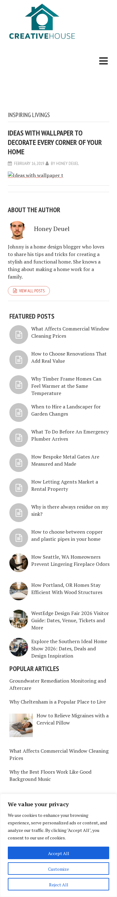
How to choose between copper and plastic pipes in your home (67, 535)
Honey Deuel (67, 163)
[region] (58, 845)
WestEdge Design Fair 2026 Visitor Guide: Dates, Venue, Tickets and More (70, 620)
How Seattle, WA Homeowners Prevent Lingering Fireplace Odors (70, 560)
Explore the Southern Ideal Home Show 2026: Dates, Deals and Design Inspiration (69, 648)
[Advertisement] (42, 76)
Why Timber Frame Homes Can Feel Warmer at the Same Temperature (66, 386)
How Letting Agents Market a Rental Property (64, 485)
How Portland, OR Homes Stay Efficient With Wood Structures (66, 589)
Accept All (58, 853)
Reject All (58, 885)
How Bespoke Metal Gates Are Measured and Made (65, 460)
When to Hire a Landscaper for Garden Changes (66, 410)
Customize (58, 869)
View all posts (32, 291)
